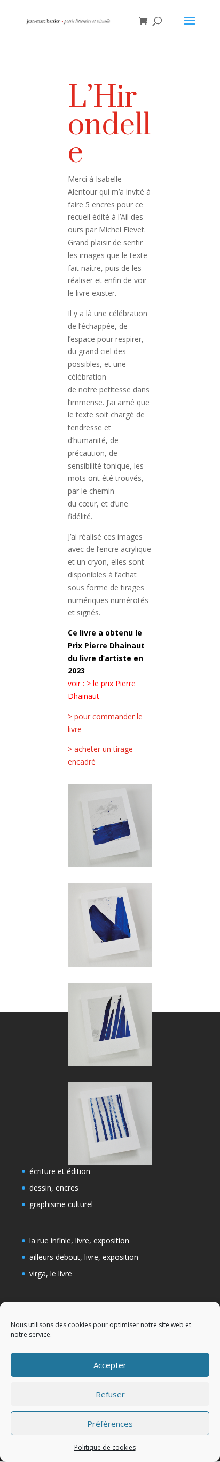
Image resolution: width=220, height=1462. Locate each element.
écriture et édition (59, 1171)
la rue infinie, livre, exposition (79, 1240)
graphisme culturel (61, 1204)
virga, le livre (50, 1273)
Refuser (110, 1394)
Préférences (110, 1423)
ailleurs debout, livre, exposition (83, 1257)
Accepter (110, 1365)
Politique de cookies (105, 1447)
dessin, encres (53, 1188)
